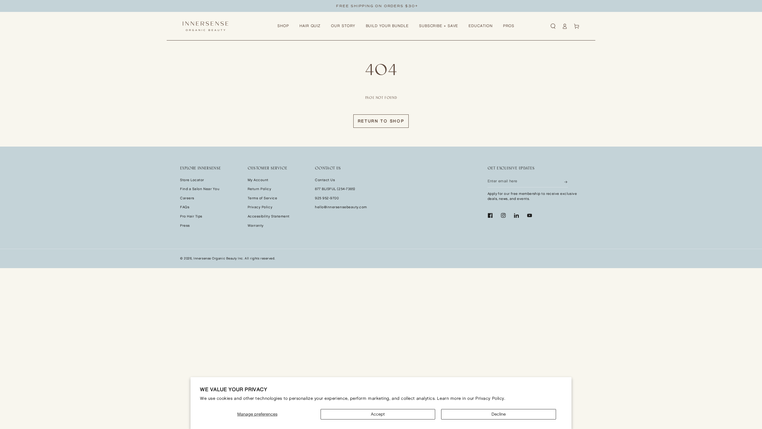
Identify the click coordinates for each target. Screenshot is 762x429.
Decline (498, 414)
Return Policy (259, 189)
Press (185, 225)
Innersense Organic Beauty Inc (218, 258)
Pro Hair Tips (191, 216)
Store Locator (192, 180)
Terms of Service (262, 198)
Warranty (256, 225)
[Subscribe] (566, 181)
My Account (258, 180)
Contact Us (325, 180)
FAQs (184, 207)
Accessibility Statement (269, 216)
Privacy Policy (260, 207)
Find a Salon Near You (199, 189)
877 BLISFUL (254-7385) (335, 189)
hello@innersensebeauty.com (341, 207)
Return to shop (381, 121)
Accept (378, 414)
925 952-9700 (327, 198)
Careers (187, 198)
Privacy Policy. (490, 398)
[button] (553, 26)
